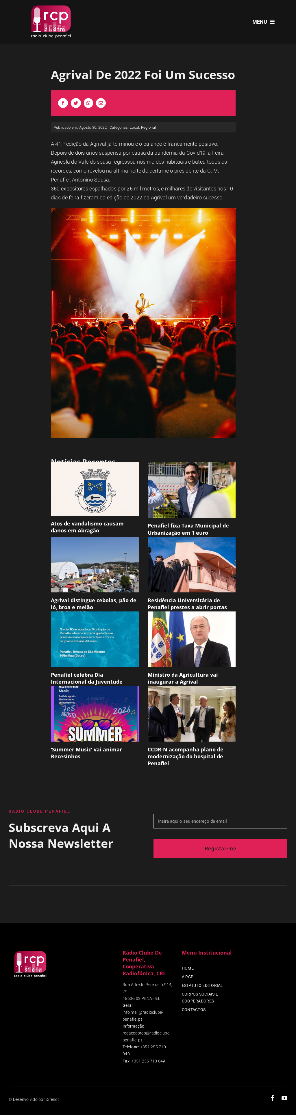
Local (134, 127)
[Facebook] (63, 103)
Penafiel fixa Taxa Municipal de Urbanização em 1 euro (188, 529)
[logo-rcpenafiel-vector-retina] (51, 5)
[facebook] (272, 1098)
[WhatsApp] (88, 103)
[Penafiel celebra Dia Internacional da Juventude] (95, 639)
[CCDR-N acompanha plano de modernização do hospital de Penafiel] (192, 714)
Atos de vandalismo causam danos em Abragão (87, 527)
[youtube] (284, 1098)
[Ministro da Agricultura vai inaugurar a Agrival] (192, 639)
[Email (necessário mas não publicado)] (101, 103)
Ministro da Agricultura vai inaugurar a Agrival (183, 678)
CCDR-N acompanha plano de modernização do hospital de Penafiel (185, 756)
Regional (148, 127)
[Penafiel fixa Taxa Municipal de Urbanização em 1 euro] (192, 490)
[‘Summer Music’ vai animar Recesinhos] (95, 714)
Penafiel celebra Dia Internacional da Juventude (87, 678)
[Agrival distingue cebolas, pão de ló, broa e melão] (95, 564)
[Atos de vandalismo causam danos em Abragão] (95, 488)
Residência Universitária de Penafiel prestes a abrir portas (187, 604)
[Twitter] (75, 103)
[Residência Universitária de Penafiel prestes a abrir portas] (192, 564)
